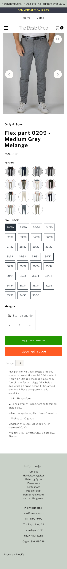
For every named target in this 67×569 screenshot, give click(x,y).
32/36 (48, 285)
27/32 (10, 246)
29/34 (49, 266)
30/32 (48, 246)
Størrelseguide (23, 315)
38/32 (23, 266)
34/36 (23, 295)
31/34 (23, 276)
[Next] (58, 74)
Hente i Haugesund (33, 494)
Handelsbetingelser (33, 475)
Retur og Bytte (33, 479)
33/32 (35, 256)
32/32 (22, 256)
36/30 (49, 237)
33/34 (48, 276)
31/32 (10, 256)
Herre (27, 17)
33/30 (23, 237)
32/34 (35, 276)
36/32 (10, 266)
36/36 (35, 295)
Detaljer (10, 363)
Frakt (19, 363)
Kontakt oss (33, 487)
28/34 (36, 266)
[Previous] (9, 74)
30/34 (10, 276)
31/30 (49, 227)
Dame (40, 17)
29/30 (23, 227)
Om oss (33, 471)
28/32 (23, 246)
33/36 (10, 295)
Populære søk (33, 490)
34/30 (36, 237)
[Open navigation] (6, 27)
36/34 (23, 285)
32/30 (10, 237)
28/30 (10, 227)
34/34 (10, 285)
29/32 (36, 246)
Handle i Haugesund (33, 498)
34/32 (48, 256)
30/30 (36, 227)
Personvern (33, 483)
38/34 (35, 285)
